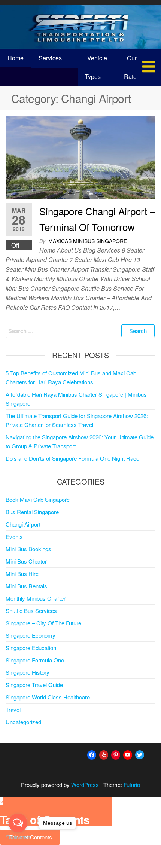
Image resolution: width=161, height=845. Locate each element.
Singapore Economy (30, 635)
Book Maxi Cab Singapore (38, 499)
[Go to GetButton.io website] (18, 837)
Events (14, 536)
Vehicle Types (96, 67)
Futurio (132, 784)
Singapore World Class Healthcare (48, 697)
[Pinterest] (115, 754)
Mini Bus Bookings (28, 549)
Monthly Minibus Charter (36, 598)
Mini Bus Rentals (26, 586)
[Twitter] (139, 754)
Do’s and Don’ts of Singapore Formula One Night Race (72, 458)
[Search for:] (80, 331)
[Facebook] (91, 754)
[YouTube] (127, 754)
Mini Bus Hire (22, 573)
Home (15, 58)
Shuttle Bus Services (31, 610)
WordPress (85, 784)
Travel (13, 709)
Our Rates (132, 67)
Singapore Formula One (35, 660)
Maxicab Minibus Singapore (87, 241)
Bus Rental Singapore (32, 512)
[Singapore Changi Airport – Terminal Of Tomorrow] (80, 157)
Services (50, 58)
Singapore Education (31, 648)
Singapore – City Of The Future (43, 623)
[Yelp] (103, 754)
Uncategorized (23, 722)
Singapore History (27, 672)
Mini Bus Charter (26, 561)
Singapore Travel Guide (34, 685)
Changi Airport (23, 524)
